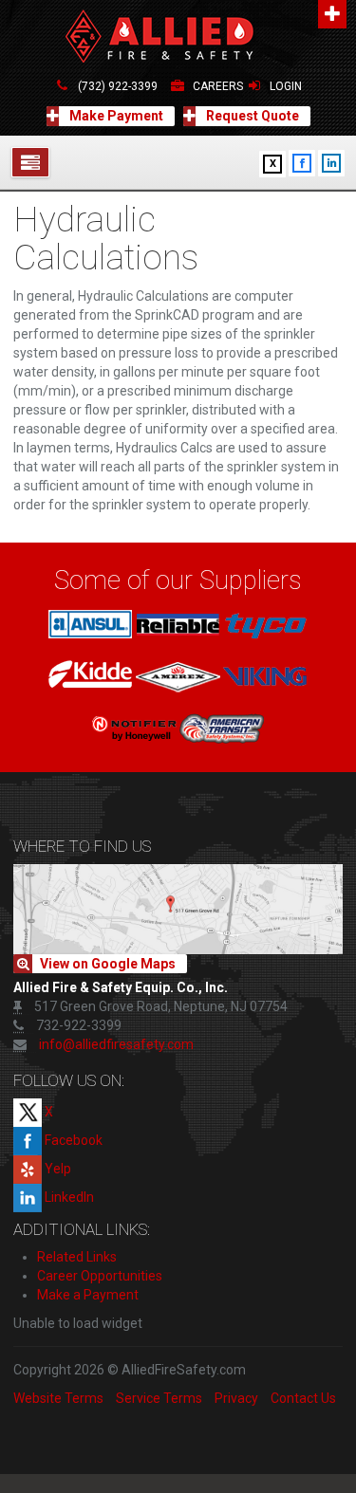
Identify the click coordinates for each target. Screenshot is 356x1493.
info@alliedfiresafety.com (116, 1044)
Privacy (236, 1398)
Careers (218, 86)
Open (332, 14)
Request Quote (251, 115)
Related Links (77, 1256)
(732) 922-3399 (118, 86)
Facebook (72, 1140)
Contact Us (303, 1398)
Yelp (56, 1168)
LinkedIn (68, 1197)
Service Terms (159, 1398)
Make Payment (114, 115)
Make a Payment (88, 1294)
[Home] (178, 37)
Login (286, 86)
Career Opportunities (99, 1275)
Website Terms (58, 1398)
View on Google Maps (108, 963)
